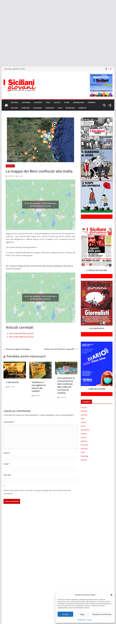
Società (57, 102)
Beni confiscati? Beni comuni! (21, 333)
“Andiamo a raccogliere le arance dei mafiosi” (39, 387)
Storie (66, 102)
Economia (37, 108)
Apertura (26, 108)
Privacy (89, 620)
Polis (48, 102)
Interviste (49, 108)
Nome (7, 453)
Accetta (65, 614)
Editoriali (26, 102)
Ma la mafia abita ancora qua (21, 336)
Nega (82, 614)
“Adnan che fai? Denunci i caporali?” (59, 349)
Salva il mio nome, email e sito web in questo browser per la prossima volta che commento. (37, 492)
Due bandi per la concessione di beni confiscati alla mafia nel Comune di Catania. (66, 385)
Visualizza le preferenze (101, 614)
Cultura (14, 108)
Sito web (7, 475)
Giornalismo (78, 102)
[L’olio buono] (15, 363)
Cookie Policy (81, 620)
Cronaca (14, 102)
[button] (111, 595)
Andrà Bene (10, 166)
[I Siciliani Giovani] (6, 105)
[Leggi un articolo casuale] (109, 105)
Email (7, 464)
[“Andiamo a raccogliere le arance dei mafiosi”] (40, 363)
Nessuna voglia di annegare (18, 349)
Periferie (91, 102)
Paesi (60, 108)
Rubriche (82, 108)
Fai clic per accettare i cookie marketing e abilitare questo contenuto (40, 204)
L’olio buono (12, 382)
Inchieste (38, 102)
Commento (9, 422)
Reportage (70, 108)
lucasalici (20, 176)
